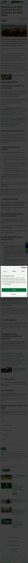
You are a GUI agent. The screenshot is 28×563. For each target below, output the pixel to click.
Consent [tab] (5, 271)
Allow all (14, 289)
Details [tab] (14, 271)
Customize (13, 294)
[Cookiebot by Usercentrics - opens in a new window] (21, 268)
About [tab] (23, 271)
